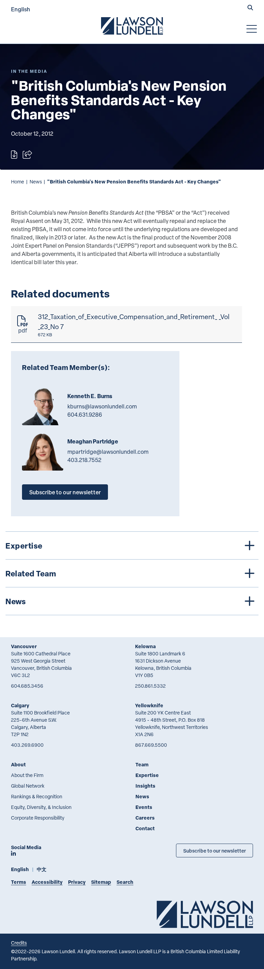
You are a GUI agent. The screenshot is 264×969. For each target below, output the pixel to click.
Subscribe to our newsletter (65, 492)
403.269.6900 (27, 745)
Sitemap (101, 882)
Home (17, 181)
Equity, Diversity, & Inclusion (41, 807)
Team (141, 764)
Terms (18, 882)
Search (125, 882)
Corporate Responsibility (37, 817)
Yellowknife (149, 705)
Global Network (27, 785)
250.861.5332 (150, 686)
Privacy (77, 882)
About (18, 764)
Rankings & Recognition (36, 796)
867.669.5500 (151, 745)
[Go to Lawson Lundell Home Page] (132, 26)
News (36, 181)
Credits (19, 942)
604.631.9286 (84, 414)
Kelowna (145, 646)
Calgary (20, 705)
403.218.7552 (84, 460)
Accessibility (47, 882)
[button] (250, 8)
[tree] (132, 573)
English (20, 9)
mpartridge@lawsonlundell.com (107, 451)
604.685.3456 (27, 686)
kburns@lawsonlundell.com (102, 406)
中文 (41, 869)
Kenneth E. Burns (89, 396)
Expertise (147, 775)
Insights (145, 785)
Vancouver (24, 646)
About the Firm (27, 775)
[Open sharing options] (27, 154)
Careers (145, 817)
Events (143, 807)
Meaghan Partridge (92, 441)
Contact (145, 828)
